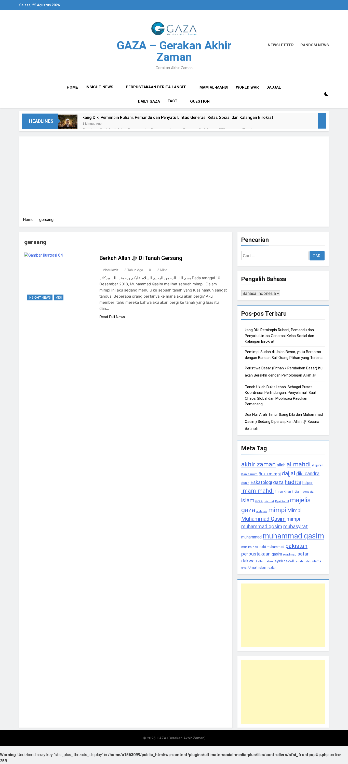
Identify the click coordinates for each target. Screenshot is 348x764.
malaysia (261, 511)
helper (307, 482)
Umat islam (257, 567)
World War (247, 87)
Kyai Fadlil (282, 501)
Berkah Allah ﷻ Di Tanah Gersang (140, 258)
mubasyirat (295, 527)
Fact (173, 101)
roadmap (290, 554)
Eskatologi (261, 482)
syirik (279, 561)
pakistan (296, 546)
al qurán (317, 465)
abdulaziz (110, 270)
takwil (289, 561)
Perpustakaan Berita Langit (156, 87)
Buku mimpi (270, 473)
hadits (293, 482)
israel (259, 501)
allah (281, 464)
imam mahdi (257, 490)
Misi (59, 297)
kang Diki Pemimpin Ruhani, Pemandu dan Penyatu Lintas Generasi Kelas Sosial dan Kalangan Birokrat (178, 117)
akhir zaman (258, 464)
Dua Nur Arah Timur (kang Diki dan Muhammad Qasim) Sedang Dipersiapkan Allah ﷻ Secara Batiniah (284, 421)
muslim (246, 547)
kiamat (269, 501)
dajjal (288, 473)
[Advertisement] (174, 178)
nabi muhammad (272, 547)
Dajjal (273, 87)
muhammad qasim (293, 536)
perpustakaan (256, 554)
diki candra (307, 474)
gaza (278, 482)
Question (200, 101)
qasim (277, 554)
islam (247, 500)
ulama (316, 561)
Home (72, 87)
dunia (245, 483)
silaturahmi (266, 561)
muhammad (251, 537)
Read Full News (112, 317)
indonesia (307, 491)
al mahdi (299, 464)
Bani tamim (249, 474)
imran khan (283, 491)
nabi (256, 547)
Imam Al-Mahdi (213, 87)
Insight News (99, 87)
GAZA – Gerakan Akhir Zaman (174, 51)
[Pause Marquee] (322, 121)
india (295, 491)
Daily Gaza (149, 101)
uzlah (272, 567)
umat (244, 567)
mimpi (277, 510)
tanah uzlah (303, 561)
